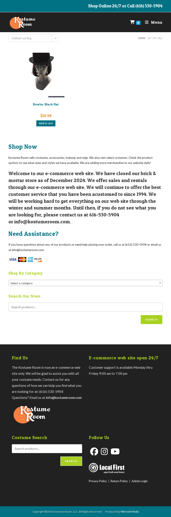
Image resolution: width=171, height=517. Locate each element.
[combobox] (85, 283)
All (160, 38)
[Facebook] (94, 451)
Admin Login (140, 481)
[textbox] (85, 283)
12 (149, 38)
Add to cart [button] (46, 123)
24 (154, 38)
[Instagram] (104, 451)
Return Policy (119, 481)
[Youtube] (115, 451)
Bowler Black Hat (46, 104)
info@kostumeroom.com (64, 398)
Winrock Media (130, 511)
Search (151, 319)
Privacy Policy (98, 481)
